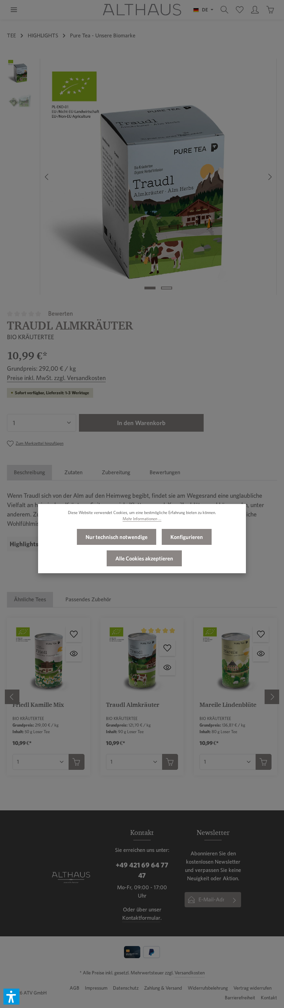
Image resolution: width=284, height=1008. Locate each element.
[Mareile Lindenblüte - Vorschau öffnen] (261, 654)
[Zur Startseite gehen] (142, 10)
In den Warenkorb (141, 422)
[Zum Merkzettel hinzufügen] (74, 634)
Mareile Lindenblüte (227, 704)
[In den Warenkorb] (77, 762)
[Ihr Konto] (255, 10)
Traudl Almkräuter (132, 704)
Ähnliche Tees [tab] (30, 599)
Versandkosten (190, 972)
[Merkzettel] (240, 10)
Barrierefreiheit (240, 997)
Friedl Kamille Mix (38, 704)
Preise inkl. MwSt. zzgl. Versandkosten (56, 377)
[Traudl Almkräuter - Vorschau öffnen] (167, 667)
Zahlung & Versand (163, 988)
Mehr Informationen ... (142, 518)
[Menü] (14, 10)
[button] (11, 997)
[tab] (29, 472)
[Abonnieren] (234, 900)
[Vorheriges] (47, 177)
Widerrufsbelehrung (208, 988)
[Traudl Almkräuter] (158, 176)
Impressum (96, 988)
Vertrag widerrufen (252, 988)
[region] (142, 176)
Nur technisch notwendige (117, 537)
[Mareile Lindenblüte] (235, 659)
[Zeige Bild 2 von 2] (166, 288)
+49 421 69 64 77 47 (142, 870)
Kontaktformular (141, 918)
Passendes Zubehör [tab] (88, 599)
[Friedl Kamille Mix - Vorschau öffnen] (74, 654)
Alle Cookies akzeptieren (144, 558)
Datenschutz (126, 988)
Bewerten (60, 313)
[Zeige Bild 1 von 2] (150, 288)
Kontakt (269, 997)
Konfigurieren (186, 537)
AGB (74, 988)
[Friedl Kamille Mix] (48, 659)
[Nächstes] (269, 177)
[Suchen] (224, 10)
